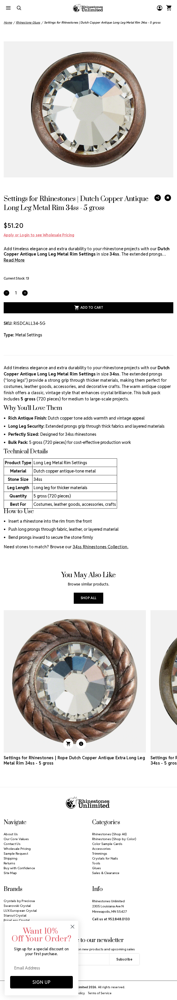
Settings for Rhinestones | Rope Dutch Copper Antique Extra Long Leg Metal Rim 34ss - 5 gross (74, 760)
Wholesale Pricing (17, 849)
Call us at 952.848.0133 (111, 919)
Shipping (10, 858)
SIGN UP (41, 982)
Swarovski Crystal (17, 906)
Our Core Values (16, 839)
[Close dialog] (72, 927)
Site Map (10, 873)
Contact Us (12, 844)
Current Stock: (16, 278)
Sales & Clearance (106, 873)
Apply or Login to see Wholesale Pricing (39, 235)
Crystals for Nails (105, 858)
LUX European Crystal (20, 911)
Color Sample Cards (107, 844)
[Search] (19, 7)
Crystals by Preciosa (19, 901)
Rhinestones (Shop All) (109, 834)
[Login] (159, 7)
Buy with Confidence (19, 868)
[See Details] (81, 744)
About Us (11, 834)
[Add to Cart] (68, 744)
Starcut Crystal (15, 915)
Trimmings (99, 853)
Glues (96, 868)
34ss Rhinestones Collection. (100, 546)
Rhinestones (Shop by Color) (114, 839)
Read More (14, 260)
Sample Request (16, 853)
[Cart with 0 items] (168, 7)
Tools (96, 863)
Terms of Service (100, 993)
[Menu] (8, 7)
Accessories (101, 849)
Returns (9, 863)
